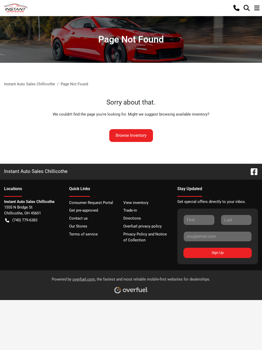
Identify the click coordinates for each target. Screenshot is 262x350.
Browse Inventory (131, 135)
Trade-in (130, 210)
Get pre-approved (83, 210)
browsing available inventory (183, 114)
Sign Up (218, 253)
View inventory (135, 202)
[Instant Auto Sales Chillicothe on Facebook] (252, 171)
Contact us (78, 218)
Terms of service (83, 234)
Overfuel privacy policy (142, 226)
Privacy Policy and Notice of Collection (145, 237)
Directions (132, 218)
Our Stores (78, 226)
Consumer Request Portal (91, 202)
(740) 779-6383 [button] (24, 220)
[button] (236, 8)
